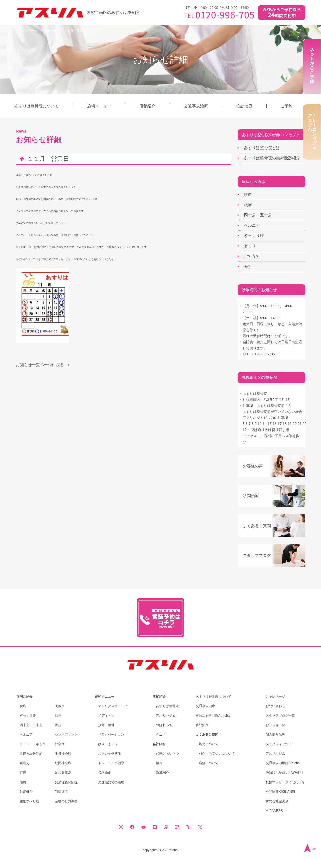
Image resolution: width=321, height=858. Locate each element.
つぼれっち (164, 725)
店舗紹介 (147, 106)
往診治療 (244, 106)
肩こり (250, 246)
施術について (208, 744)
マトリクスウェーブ (112, 706)
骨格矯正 (104, 772)
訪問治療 (251, 496)
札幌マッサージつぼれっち (285, 782)
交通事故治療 (196, 106)
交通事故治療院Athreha (283, 763)
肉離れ (60, 706)
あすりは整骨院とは (262, 148)
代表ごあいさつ (167, 753)
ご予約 (287, 106)
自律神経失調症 (31, 753)
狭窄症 (60, 744)
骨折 (248, 266)
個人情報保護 (275, 734)
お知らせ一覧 (275, 725)
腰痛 (248, 194)
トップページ (28, 30)
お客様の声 (253, 466)
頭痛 (248, 205)
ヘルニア (252, 225)
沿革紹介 (162, 772)
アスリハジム (166, 715)
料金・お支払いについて (217, 753)
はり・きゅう (108, 744)
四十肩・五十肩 (258, 215)
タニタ (161, 734)
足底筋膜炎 (63, 772)
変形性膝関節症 (66, 782)
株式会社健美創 (277, 801)
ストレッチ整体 (109, 753)
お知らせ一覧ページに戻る (40, 365)
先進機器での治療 (111, 782)
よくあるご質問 (257, 526)
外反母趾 (26, 791)
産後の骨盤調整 (66, 801)
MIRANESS (274, 810)
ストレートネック (33, 744)
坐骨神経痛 (63, 753)
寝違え (24, 763)
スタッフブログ (257, 555)
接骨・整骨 (106, 725)
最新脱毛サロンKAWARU (284, 772)
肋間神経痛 (63, 763)
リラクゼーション (111, 734)
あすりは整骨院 (167, 706)
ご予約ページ (275, 696)
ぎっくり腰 (254, 235)
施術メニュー (99, 106)
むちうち (252, 256)
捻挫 (58, 715)
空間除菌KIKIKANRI (280, 791)
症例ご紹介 (24, 696)
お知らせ (51, 30)
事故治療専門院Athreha (213, 715)
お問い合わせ (275, 706)
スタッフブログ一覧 (280, 715)
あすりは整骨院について (37, 106)
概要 (159, 763)
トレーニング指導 (111, 763)
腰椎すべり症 (29, 801)
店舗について (208, 763)
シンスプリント (66, 734)
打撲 (23, 772)
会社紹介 (159, 744)
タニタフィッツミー (280, 744)
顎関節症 (61, 791)
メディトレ (106, 715)
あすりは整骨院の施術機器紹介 (272, 158)
